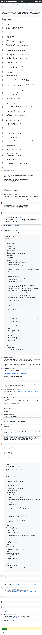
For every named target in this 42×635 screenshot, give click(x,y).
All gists (19, 1)
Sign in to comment (27, 628)
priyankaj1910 (6, 429)
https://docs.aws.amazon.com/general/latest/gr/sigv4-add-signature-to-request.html (26, 391)
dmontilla (5, 414)
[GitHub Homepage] (3, 632)
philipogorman (6, 424)
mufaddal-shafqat (6, 225)
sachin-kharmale (6, 419)
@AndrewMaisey (7, 359)
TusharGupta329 (6, 620)
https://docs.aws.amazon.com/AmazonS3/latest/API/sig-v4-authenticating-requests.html (24, 584)
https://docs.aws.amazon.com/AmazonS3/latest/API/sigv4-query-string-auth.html (21, 592)
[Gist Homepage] (3, 1)
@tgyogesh (6, 370)
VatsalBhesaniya (6, 202)
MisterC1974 (6, 397)
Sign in (36, 1)
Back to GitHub (23, 1)
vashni (5, 170)
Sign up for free (4, 628)
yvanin (4, 6)
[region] (21, 93)
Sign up (40, 1)
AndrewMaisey (6, 230)
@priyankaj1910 (20, 582)
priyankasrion (6, 614)
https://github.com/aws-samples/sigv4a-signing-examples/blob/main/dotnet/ (14, 617)
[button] (34, 10)
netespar (5, 194)
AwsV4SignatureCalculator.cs (12, 6)
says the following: (19, 217)
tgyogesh (5, 357)
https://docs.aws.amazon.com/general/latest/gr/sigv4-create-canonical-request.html (15, 373)
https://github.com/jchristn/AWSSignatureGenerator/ (11, 611)
